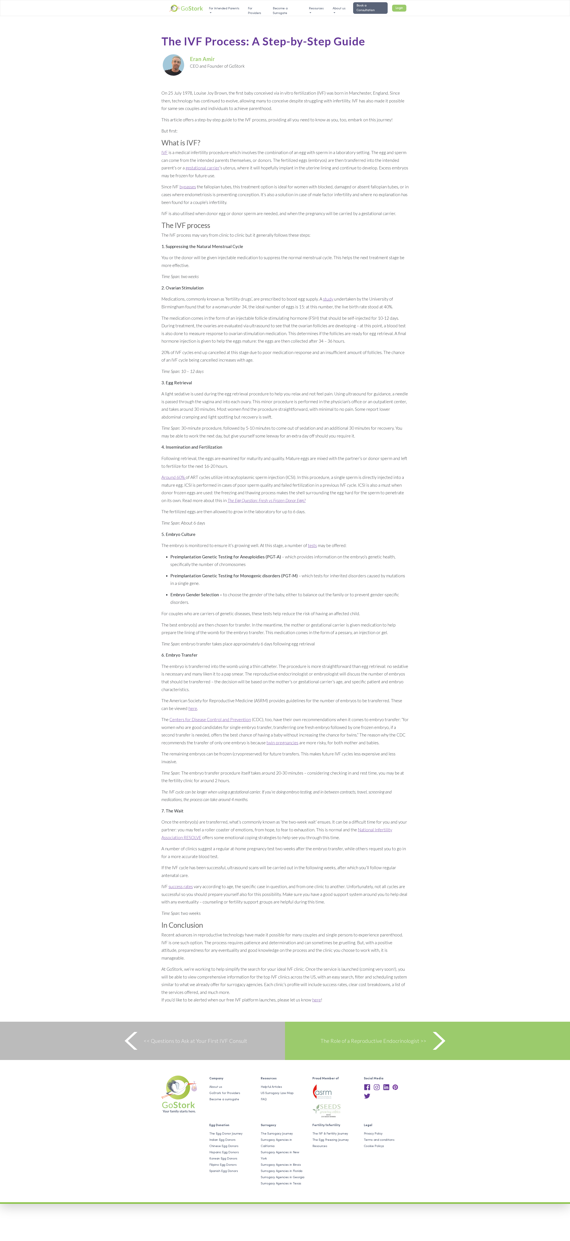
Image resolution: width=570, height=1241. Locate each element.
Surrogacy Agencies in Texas (281, 1183)
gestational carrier (202, 167)
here (192, 708)
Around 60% (173, 477)
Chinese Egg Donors (223, 1146)
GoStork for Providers (224, 1093)
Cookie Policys (374, 1146)
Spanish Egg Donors (223, 1171)
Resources (319, 1146)
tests (312, 545)
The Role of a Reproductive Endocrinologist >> (373, 1041)
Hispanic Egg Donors (224, 1152)
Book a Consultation (365, 8)
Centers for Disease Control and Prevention (210, 719)
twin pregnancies (282, 742)
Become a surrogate (224, 1099)
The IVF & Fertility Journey (330, 1133)
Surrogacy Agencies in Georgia (282, 1177)
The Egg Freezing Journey (330, 1140)
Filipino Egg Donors (222, 1165)
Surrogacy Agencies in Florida (281, 1171)
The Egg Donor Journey (225, 1133)
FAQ (264, 1099)
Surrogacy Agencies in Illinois (281, 1165)
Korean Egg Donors (223, 1158)
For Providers (254, 11)
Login (399, 8)
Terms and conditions (379, 1140)
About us (339, 8)
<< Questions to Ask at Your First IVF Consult (195, 1041)
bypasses (187, 186)
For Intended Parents (224, 8)
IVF (164, 152)
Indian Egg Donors (222, 1140)
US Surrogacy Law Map (277, 1093)
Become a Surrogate (280, 11)
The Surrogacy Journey (277, 1133)
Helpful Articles (271, 1087)
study (328, 298)
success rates (181, 886)
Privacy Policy (373, 1133)
